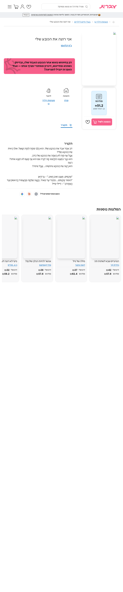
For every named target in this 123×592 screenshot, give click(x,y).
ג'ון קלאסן (66, 45)
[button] (9, 6)
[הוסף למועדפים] (88, 122)
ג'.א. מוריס (12, 265)
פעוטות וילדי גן (101, 22)
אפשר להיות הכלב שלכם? (38, 261)
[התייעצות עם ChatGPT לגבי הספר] (36, 194)
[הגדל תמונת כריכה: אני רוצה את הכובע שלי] (99, 59)
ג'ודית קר (115, 265)
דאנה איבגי (80, 265)
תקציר (64, 125)
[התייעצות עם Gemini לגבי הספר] (22, 194)
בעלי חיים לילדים (82, 22)
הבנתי (26, 15)
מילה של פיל (79, 261)
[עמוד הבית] (113, 22)
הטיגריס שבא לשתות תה (106, 261)
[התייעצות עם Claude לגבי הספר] (29, 194)
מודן (66, 100)
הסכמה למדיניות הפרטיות (42, 15)
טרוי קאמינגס (45, 265)
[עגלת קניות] (16, 6)
